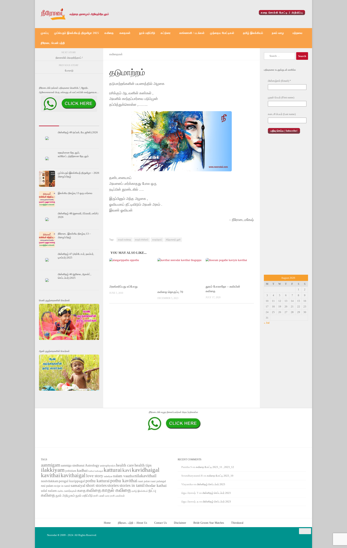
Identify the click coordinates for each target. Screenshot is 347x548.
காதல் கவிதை (124, 240)
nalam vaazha (123, 476)
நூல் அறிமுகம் (65, 495)
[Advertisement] (286, 206)
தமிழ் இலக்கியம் (253, 33)
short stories (96, 485)
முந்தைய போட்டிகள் (222, 33)
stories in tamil (132, 485)
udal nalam (49, 491)
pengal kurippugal (72, 481)
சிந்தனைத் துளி (173, 240)
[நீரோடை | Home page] (53, 14)
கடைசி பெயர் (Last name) (282, 114)
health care (125, 465)
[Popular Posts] (69, 124)
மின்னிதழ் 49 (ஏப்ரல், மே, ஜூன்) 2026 (78, 132)
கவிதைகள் (115, 54)
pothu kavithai (123, 480)
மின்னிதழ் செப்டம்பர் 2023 (211, 484)
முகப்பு (45, 33)
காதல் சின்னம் (141, 240)
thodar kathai (156, 485)
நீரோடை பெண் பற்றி (53, 43)
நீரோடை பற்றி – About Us (132, 522)
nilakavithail (145, 475)
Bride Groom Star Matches (208, 522)
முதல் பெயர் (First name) (281, 97)
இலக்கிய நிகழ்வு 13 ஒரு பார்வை (75, 193)
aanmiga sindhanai (72, 465)
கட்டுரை (165, 33)
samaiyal (78, 485)
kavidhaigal (145, 470)
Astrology (92, 465)
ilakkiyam (53, 470)
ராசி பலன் (99, 495)
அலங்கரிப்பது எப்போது (123, 286)
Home (107, 522)
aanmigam (50, 465)
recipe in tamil (62, 485)
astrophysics (107, 465)
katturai (113, 470)
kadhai (82, 470)
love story (94, 476)
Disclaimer (180, 522)
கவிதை (109, 33)
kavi (126, 470)
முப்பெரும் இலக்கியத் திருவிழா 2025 (76, 33)
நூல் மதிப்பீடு (147, 33)
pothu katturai (98, 480)
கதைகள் (125, 33)
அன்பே (60, 491)
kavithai (50, 475)
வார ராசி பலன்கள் (115, 495)
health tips (143, 465)
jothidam (70, 470)
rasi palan (47, 486)
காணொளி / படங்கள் (192, 33)
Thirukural (237, 522)
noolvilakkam (49, 481)
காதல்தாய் (157, 240)
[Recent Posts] (49, 124)
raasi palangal (158, 481)
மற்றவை (298, 33)
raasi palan (144, 481)
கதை (81, 490)
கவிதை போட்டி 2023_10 (220, 475)
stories (113, 485)
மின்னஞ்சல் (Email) (279, 80)
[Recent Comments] (89, 124)
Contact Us (160, 522)
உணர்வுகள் (70, 490)
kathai (91, 471)
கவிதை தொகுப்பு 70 (170, 292)
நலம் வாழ (278, 33)
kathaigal (99, 471)
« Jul (266, 322)
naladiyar (108, 476)
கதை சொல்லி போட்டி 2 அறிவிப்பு (282, 12)
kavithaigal (73, 475)
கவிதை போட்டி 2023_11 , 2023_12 (215, 467)
